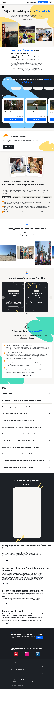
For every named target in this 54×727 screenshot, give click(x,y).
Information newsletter (38, 681)
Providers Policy (30, 681)
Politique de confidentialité (21, 681)
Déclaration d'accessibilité (21, 682)
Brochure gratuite (31, 2)
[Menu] (50, 2)
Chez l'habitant (6, 197)
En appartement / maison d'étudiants (31, 197)
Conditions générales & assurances (29, 679)
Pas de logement (47, 197)
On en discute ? (8, 146)
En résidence (16, 197)
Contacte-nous (43, 2)
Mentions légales (19, 679)
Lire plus (5, 560)
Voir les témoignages (27, 235)
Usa (6, 7)
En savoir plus (13, 119)
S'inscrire (39, 637)
